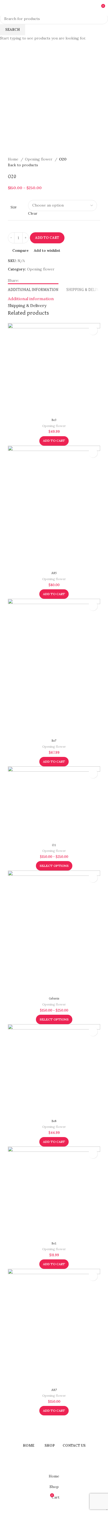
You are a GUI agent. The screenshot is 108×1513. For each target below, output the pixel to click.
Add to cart (47, 237)
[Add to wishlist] (93, 330)
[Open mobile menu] (6, 8)
